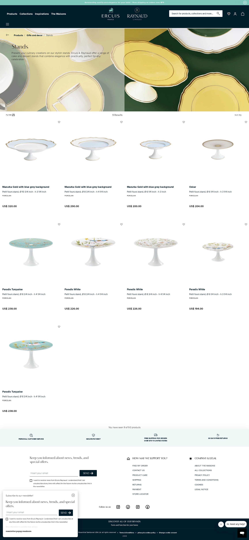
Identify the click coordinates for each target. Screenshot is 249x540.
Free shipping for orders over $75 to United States (155, 439)
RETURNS (136, 484)
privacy (34, 527)
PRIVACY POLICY (202, 475)
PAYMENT (136, 489)
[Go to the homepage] (123, 14)
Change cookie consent (168, 533)
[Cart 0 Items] (242, 14)
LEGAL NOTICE (201, 489)
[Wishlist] (58, 123)
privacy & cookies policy (146, 533)
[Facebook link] (128, 507)
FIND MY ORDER (140, 465)
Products (12, 13)
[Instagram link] (118, 507)
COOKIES (199, 484)
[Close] (73, 496)
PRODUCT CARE (139, 475)
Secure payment (93, 439)
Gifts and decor (35, 35)
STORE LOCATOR (140, 494)
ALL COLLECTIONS (203, 470)
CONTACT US (138, 470)
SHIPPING (136, 480)
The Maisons (58, 13)
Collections (26, 13)
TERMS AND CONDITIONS (206, 480)
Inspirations (42, 13)
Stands (49, 35)
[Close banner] (245, 2)
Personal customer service (31, 439)
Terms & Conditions (126, 533)
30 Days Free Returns (217, 438)
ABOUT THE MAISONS (205, 465)
